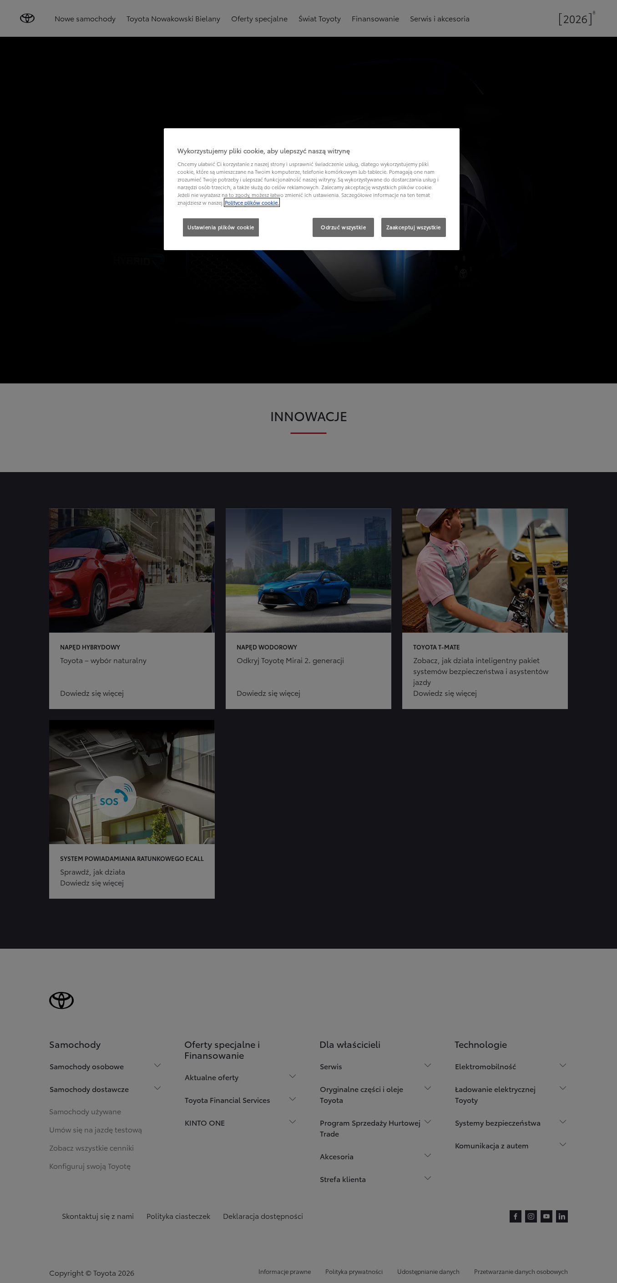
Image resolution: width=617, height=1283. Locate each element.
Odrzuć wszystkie (343, 227)
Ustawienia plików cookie (220, 227)
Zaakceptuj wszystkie (413, 227)
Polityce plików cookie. (252, 202)
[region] (312, 189)
